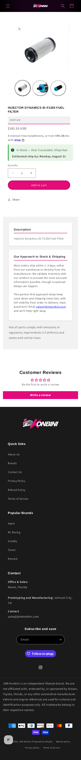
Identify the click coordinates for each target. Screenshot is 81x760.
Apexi (11, 523)
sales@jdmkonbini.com (51, 306)
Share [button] (16, 199)
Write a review (40, 395)
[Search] (63, 6)
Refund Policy (16, 490)
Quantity (13, 165)
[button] (8, 6)
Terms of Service (18, 498)
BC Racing (14, 532)
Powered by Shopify (42, 741)
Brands (12, 463)
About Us (14, 454)
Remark (13, 558)
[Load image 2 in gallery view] (40, 88)
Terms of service (51, 747)
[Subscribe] (60, 639)
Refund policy (63, 741)
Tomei (12, 550)
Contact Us (15, 472)
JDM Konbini (25, 741)
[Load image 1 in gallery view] (22, 88)
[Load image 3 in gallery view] (58, 88)
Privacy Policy (16, 481)
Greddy (12, 541)
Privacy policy (32, 747)
